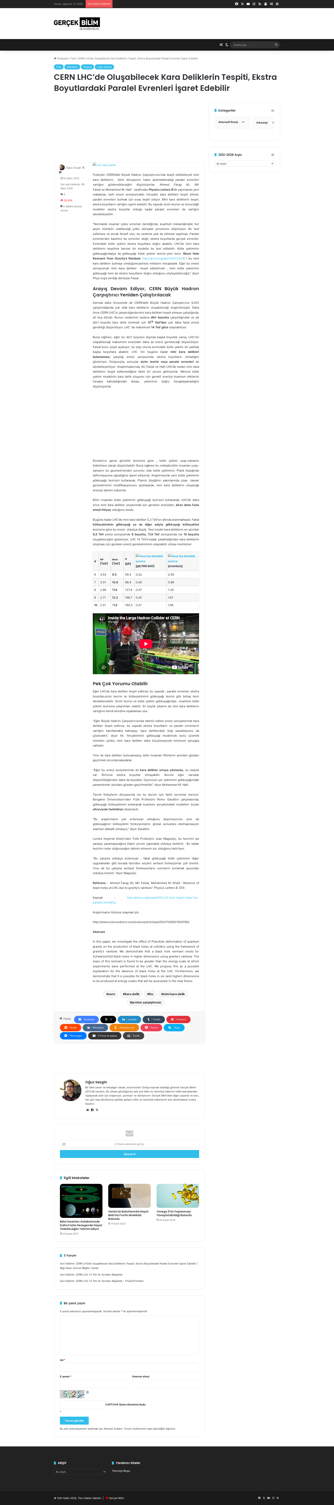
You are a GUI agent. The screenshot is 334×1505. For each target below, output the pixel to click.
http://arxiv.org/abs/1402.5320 (163, 258)
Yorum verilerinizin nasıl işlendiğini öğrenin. (150, 1428)
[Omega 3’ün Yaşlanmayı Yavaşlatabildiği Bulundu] (178, 1196)
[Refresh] (87, 1391)
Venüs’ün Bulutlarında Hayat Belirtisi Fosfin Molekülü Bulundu (128, 1215)
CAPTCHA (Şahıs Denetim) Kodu (125, 1404)
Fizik (73, 58)
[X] (97, 1110)
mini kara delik (174, 994)
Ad (62, 1360)
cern (111, 994)
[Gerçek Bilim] (77, 23)
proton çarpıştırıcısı (146, 1002)
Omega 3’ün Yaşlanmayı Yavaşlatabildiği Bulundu (174, 1213)
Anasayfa (62, 58)
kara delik (132, 994)
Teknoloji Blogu (121, 1470)
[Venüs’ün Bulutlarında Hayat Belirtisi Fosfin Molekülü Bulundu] (129, 1196)
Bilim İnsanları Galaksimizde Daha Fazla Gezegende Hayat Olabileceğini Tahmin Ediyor (81, 1225)
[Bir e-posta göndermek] (60, 172)
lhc (151, 994)
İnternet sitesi (140, 1376)
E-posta (66, 1376)
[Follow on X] (83, 167)
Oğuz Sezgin (73, 167)
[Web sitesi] (87, 1110)
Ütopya (87, 66)
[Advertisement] (129, 129)
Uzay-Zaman (104, 66)
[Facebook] (92, 1110)
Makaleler (72, 66)
